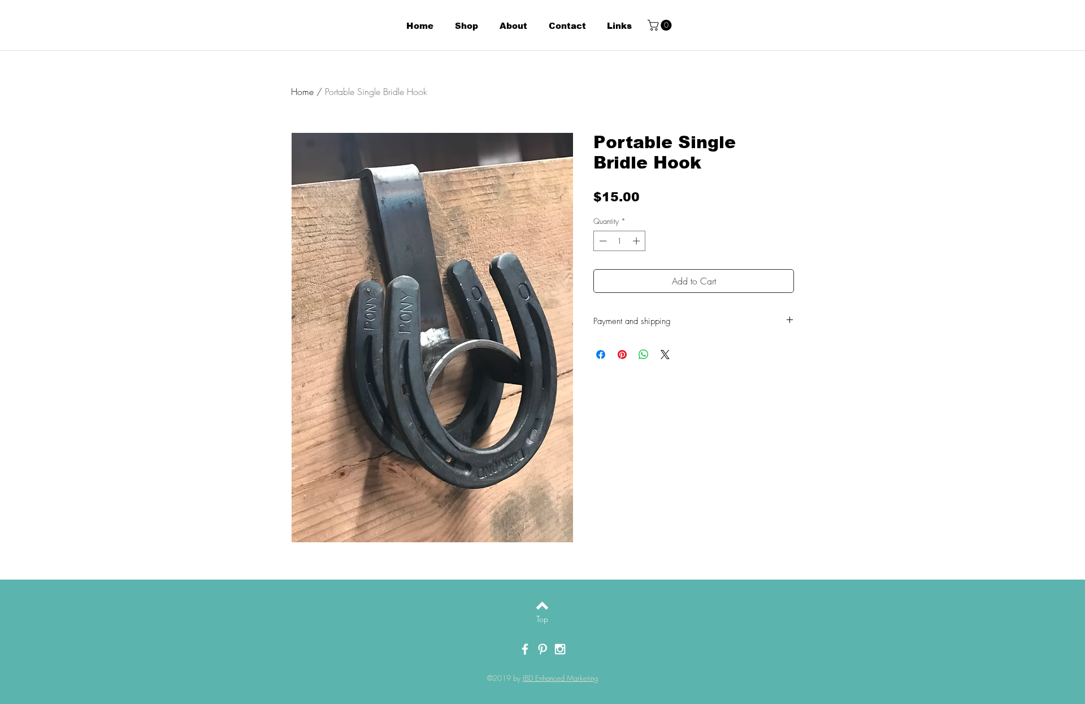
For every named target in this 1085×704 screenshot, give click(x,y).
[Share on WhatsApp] (643, 354)
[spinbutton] (620, 240)
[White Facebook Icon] (525, 649)
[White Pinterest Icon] (542, 649)
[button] (661, 25)
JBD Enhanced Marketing (560, 678)
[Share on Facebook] (600, 354)
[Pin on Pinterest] (622, 354)
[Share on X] (665, 354)
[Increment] (637, 240)
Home (302, 91)
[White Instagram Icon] (560, 649)
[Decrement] (602, 240)
